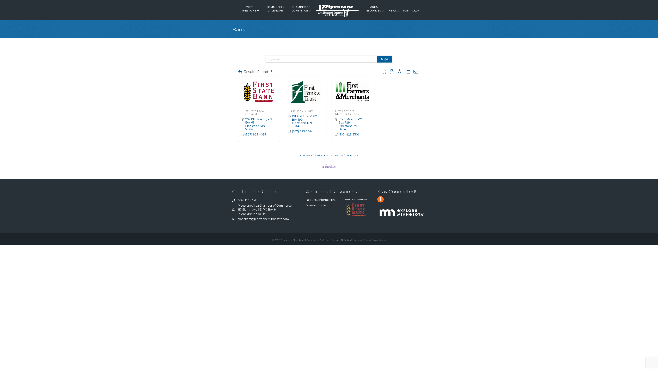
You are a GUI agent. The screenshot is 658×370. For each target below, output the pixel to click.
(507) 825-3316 (247, 200)
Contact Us (351, 155)
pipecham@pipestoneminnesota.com (263, 219)
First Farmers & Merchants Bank (347, 112)
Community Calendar (275, 8)
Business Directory (311, 155)
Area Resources (372, 8)
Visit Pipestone (248, 8)
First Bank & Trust (301, 111)
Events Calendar (333, 155)
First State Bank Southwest (253, 112)
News (392, 10)
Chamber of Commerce (300, 8)
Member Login (316, 205)
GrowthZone (379, 240)
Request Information (320, 199)
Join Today (411, 10)
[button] (240, 72)
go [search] (386, 59)
